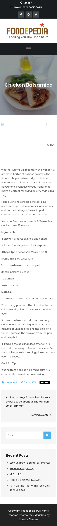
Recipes (44, 382)
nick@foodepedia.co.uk (28, 7)
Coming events (39, 415)
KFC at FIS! (16, 474)
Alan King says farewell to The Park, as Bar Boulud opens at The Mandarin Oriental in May (28, 402)
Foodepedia (11, 382)
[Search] (47, 435)
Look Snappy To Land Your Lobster (30, 462)
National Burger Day (21, 468)
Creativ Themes (28, 519)
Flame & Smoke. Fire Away (25, 480)
